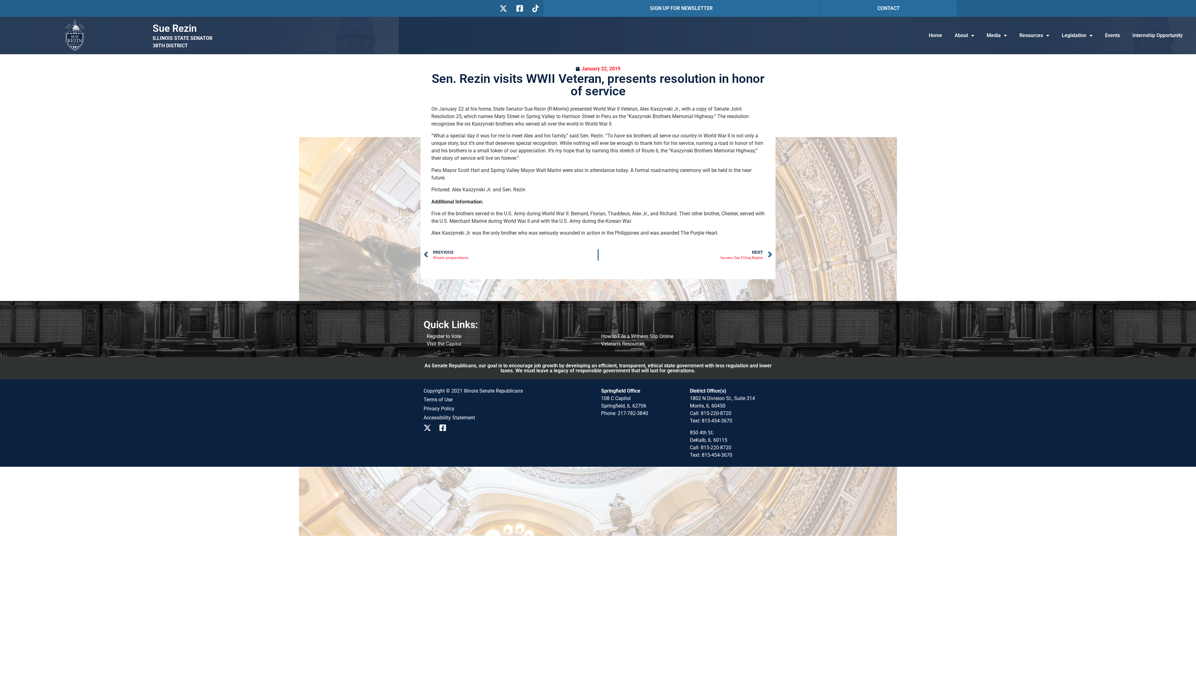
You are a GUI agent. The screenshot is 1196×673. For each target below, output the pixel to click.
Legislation (1074, 35)
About (961, 35)
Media (994, 35)
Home (935, 35)
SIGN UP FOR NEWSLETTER (681, 8)
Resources (1031, 35)
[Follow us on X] (503, 8)
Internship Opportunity (1157, 35)
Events (1112, 35)
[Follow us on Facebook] (519, 8)
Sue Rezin (175, 28)
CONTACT (888, 8)
